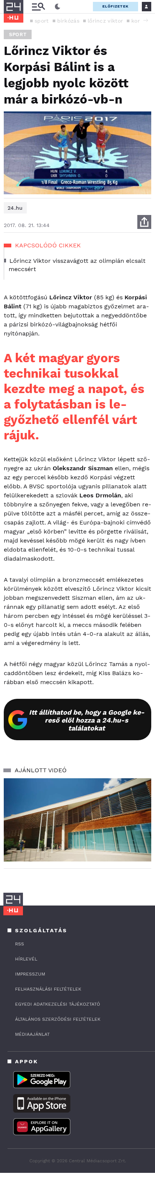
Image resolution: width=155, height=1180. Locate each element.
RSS (19, 944)
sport (42, 21)
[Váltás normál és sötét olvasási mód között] (57, 6)
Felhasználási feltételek (48, 989)
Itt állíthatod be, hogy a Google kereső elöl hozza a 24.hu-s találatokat (86, 720)
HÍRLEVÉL (26, 959)
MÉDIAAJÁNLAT (32, 1034)
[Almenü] (38, 6)
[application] (77, 819)
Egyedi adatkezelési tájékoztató (57, 1004)
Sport (17, 34)
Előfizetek (115, 6)
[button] (145, 20)
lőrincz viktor (105, 21)
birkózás (68, 21)
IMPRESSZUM (30, 974)
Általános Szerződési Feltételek (57, 1019)
